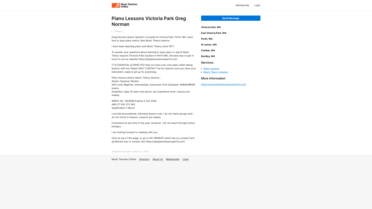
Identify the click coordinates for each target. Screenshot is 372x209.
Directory (144, 159)
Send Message (230, 18)
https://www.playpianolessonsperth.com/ (223, 84)
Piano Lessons (211, 68)
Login (257, 5)
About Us (158, 159)
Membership (242, 5)
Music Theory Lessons (215, 72)
